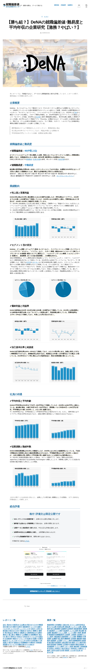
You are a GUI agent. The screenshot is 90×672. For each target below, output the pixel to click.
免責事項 (70, 5)
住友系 (57, 650)
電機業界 (80, 636)
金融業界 (64, 629)
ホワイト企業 (74, 625)
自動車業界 (64, 636)
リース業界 (59, 630)
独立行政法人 (65, 648)
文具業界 (66, 644)
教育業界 (53, 644)
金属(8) (39, 632)
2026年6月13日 (46, 32)
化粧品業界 (65, 642)
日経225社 (66, 625)
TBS (75, 112)
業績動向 (29, 159)
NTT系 (51, 652)
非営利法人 (74, 648)
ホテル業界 (79, 642)
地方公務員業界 (55, 629)
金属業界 (55, 638)
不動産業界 (57, 636)
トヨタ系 (73, 650)
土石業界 (60, 640)
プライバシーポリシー (30, 668)
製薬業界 (52, 634)
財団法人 (58, 648)
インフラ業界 (72, 632)
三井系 (52, 650)
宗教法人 (81, 648)
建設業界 (55, 632)
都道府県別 (50, 625)
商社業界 (82, 630)
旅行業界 (72, 642)
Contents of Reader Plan (34, 578)
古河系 (62, 650)
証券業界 (70, 629)
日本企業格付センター (54, 585)
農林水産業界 (79, 644)
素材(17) (5, 634)
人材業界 (73, 634)
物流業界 (58, 642)
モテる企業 (52, 627)
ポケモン (35, 262)
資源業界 (53, 640)
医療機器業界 (59, 634)
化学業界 (73, 638)
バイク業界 (72, 636)
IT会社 (28, 606)
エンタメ (46, 16)
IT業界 (79, 632)
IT (42, 16)
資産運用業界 (77, 629)
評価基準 (63, 5)
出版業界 (80, 634)
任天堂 (38, 117)
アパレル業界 (59, 646)
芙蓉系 (67, 650)
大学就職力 (58, 625)
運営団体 (56, 5)
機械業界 (67, 638)
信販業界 (52, 630)
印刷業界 (60, 644)
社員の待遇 (36, 159)
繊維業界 (80, 638)
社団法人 (52, 648)
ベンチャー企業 (76, 627)
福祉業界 (76, 646)
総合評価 (61, 159)
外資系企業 (60, 627)
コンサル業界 (73, 630)
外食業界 (72, 644)
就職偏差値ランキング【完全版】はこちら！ (45, 591)
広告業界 (67, 634)
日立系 (78, 650)
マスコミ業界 (62, 632)
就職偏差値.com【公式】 (15, 668)
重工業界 (61, 638)
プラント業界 (67, 640)
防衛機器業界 (76, 640)
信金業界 (66, 630)
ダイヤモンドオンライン (65, 176)
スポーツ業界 (68, 646)
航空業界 (52, 642)
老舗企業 (67, 627)
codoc (65, 585)
